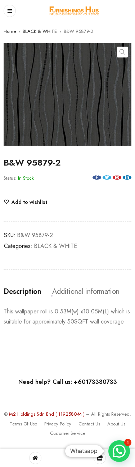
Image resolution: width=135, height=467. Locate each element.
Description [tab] (22, 292)
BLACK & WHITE (40, 31)
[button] (122, 52)
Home (10, 31)
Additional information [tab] (86, 292)
